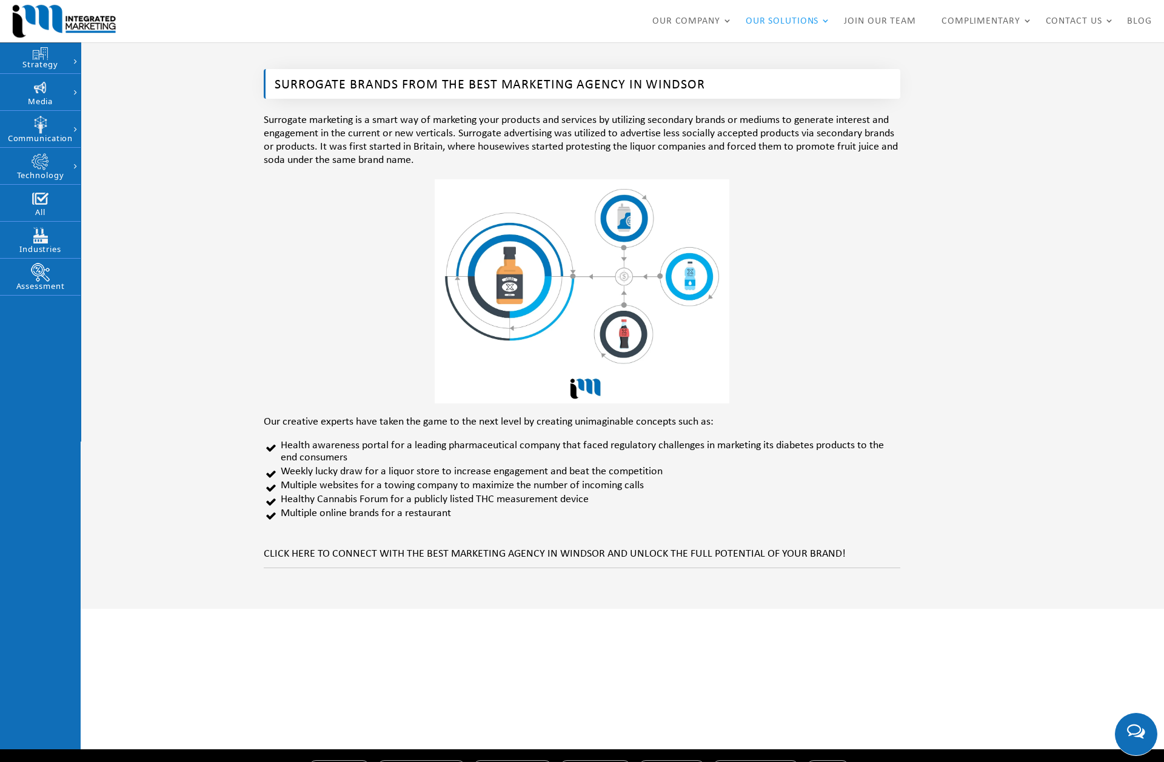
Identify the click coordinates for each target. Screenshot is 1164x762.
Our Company (686, 21)
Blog (1139, 21)
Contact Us (1074, 21)
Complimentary (981, 21)
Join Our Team (880, 21)
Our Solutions (782, 21)
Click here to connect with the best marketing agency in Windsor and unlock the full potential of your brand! (555, 554)
